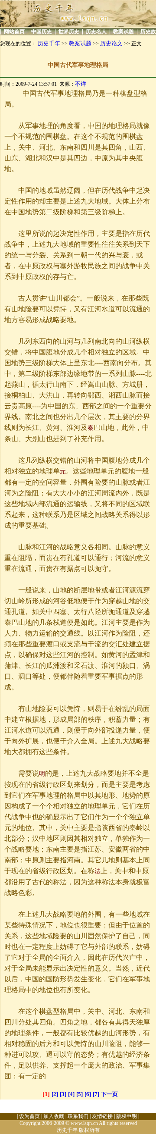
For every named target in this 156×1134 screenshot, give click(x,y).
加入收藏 (53, 1116)
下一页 (109, 1094)
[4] (71, 1094)
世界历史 (68, 31)
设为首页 (29, 1116)
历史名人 (96, 31)
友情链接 (102, 1116)
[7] (96, 1094)
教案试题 (123, 31)
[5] (79, 1094)
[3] (63, 1094)
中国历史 (41, 31)
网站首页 (14, 31)
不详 (80, 84)
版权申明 (126, 1116)
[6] (87, 1094)
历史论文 (111, 43)
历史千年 (49, 43)
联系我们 (78, 1116)
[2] (55, 1094)
